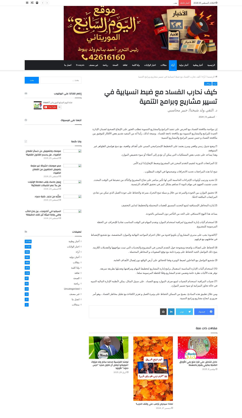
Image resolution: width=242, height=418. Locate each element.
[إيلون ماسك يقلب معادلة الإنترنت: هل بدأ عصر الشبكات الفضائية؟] (72, 186)
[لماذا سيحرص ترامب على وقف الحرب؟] (153, 368)
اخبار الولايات (150, 65)
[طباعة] (163, 311)
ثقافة (125, 65)
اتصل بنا (67, 65)
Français (80, 65)
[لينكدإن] (171, 311)
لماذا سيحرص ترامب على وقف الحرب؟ (154, 404)
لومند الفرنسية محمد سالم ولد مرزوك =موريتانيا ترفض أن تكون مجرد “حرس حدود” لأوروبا (109, 365)
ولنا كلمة (136, 65)
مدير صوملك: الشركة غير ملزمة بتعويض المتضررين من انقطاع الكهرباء (145, 2)
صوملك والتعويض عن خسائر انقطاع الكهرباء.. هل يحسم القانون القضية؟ (43, 153)
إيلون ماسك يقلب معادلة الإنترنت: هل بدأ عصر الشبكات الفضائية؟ (44, 184)
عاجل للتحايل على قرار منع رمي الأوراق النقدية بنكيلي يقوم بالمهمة (198, 363)
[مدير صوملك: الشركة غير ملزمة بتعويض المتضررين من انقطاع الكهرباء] (72, 170)
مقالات (164, 65)
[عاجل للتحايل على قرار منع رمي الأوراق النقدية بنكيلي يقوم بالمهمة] (197, 347)
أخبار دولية (183, 65)
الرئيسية (211, 65)
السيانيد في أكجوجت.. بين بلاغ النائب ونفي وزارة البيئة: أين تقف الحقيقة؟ (43, 213)
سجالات (76, 304)
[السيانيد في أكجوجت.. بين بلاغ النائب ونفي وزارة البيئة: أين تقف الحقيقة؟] (72, 215)
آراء (173, 65)
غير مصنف (93, 65)
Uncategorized (72, 288)
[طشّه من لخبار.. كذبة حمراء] (72, 201)
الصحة (115, 65)
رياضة (105, 65)
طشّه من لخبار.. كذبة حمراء (48, 196)
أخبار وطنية (198, 65)
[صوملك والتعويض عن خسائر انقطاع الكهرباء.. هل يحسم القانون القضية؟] (72, 155)
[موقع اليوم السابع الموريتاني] (140, 33)
